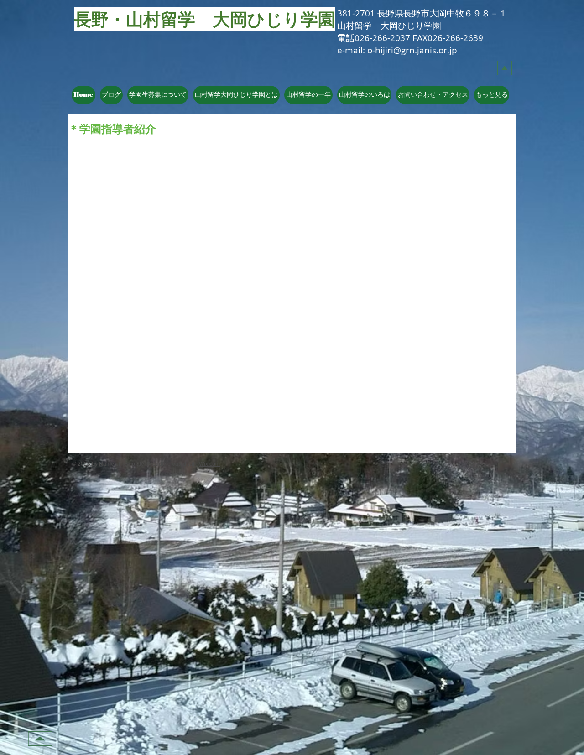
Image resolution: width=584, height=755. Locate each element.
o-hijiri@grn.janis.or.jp (412, 50)
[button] (236, 95)
